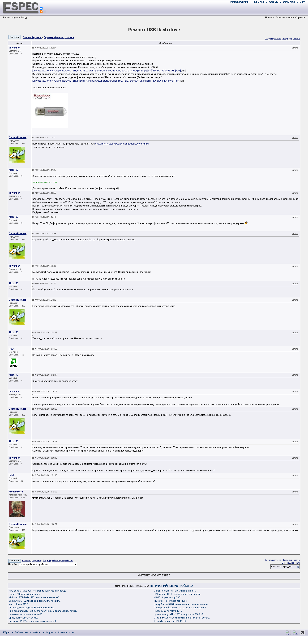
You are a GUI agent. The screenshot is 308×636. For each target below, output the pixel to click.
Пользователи (283, 17)
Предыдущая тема (291, 38)
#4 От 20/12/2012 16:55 (45, 193)
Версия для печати (291, 563)
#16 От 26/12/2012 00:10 (45, 458)
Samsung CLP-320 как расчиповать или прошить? (35, 601)
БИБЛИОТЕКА (239, 2)
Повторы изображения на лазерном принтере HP (180, 607)
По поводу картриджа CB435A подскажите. (32, 607)
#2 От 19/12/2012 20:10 (45, 137)
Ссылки (62, 632)
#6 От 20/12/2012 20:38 (45, 233)
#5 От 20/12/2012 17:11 (45, 217)
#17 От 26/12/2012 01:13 (45, 475)
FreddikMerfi (16, 491)
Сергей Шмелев (17, 137)
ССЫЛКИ (289, 2)
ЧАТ (302, 2)
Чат (74, 632)
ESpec (6, 632)
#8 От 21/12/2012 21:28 (45, 283)
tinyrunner (14, 47)
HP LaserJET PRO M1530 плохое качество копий (34, 597)
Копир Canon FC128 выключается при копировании (181, 604)
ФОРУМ (273, 2)
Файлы (37, 632)
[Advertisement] (267, 9)
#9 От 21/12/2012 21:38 (45, 300)
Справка (300, 17)
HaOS (12, 348)
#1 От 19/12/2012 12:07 (45, 48)
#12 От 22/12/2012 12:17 (45, 375)
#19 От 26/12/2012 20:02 (45, 524)
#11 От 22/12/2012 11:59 (45, 349)
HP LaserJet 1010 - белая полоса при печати (177, 594)
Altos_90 (13, 170)
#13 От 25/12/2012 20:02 (45, 391)
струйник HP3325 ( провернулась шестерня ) (32, 621)
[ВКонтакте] (41, 8)
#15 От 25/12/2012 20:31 (45, 441)
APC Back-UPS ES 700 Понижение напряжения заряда (37, 590)
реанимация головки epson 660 (25, 614)
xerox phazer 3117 (18, 604)
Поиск (268, 17)
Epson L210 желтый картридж (24, 594)
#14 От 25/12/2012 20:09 (45, 409)
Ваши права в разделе (281, 567)
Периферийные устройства (59, 37)
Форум (49, 632)
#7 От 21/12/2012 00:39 (45, 266)
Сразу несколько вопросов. (23, 617)
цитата (295, 48)
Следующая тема (273, 38)
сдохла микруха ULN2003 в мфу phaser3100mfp (179, 614)
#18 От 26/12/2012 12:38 (45, 492)
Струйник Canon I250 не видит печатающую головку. (182, 617)
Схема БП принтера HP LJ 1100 (170, 621)
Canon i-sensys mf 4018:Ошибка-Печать (175, 590)
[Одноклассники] (41, 11)
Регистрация (10, 17)
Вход (24, 17)
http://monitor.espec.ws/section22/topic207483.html (122, 143)
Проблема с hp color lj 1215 (168, 611)
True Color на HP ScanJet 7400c (170, 601)
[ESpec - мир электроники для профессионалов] (20, 15)
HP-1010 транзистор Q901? (168, 597)
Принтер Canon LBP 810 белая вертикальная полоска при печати (43, 611)
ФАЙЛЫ (258, 2)
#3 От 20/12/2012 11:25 (45, 170)
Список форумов (32, 37)
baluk (12, 475)
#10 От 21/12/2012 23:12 (45, 332)
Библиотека (21, 632)
